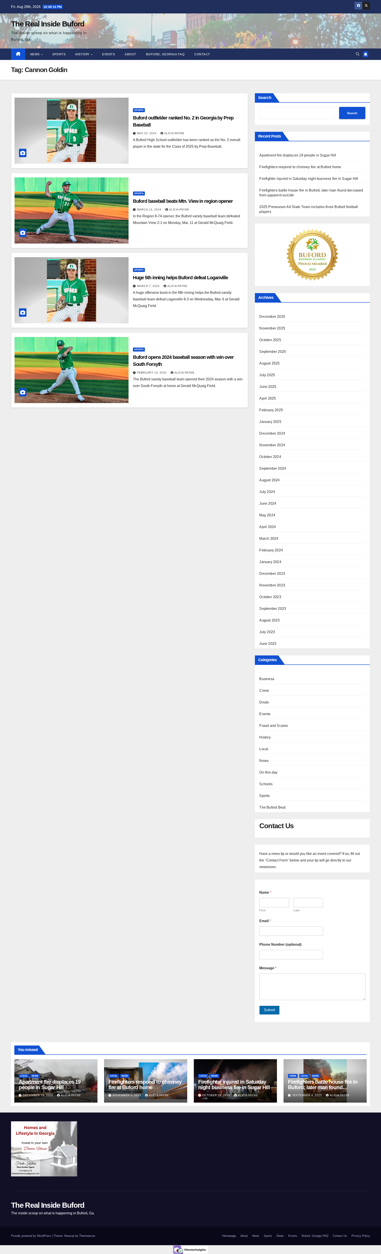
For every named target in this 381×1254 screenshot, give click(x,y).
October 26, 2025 (216, 1095)
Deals (264, 702)
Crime (264, 690)
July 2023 (267, 632)
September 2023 (272, 608)
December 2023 (272, 573)
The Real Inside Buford (47, 24)
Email (265, 921)
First (262, 910)
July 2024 (267, 492)
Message (267, 968)
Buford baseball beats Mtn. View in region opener (183, 201)
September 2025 (272, 352)
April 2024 (267, 527)
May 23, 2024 (147, 133)
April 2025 (267, 398)
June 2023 (267, 644)
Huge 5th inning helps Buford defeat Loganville (180, 277)
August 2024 (269, 480)
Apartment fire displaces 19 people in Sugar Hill (298, 155)
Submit (269, 1010)
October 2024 (270, 457)
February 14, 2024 (152, 372)
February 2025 (271, 410)
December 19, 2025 (38, 1095)
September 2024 (272, 468)
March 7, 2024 (149, 286)
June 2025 (267, 387)
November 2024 (272, 445)
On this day (268, 772)
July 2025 (267, 375)
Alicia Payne (174, 133)
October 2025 (270, 340)
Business (266, 679)
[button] (357, 54)
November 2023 (272, 585)
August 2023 (269, 620)
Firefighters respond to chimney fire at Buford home (300, 167)
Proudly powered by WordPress (31, 1235)
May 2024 (267, 515)
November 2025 (272, 328)
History (82, 54)
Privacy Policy (360, 1235)
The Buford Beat (272, 807)
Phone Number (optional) (280, 944)
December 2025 (272, 316)
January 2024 (270, 562)
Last (296, 910)
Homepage (229, 1235)
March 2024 (268, 538)
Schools (265, 784)
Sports (58, 54)
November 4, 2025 (127, 1095)
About (130, 54)
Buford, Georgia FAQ (165, 54)
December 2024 (272, 433)
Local (263, 749)
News (35, 54)
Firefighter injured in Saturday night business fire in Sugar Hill (308, 178)
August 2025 (269, 363)
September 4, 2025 (307, 1095)
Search (264, 97)
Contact (202, 54)
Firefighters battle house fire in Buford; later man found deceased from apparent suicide (324, 1087)
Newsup (69, 1235)
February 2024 (271, 550)
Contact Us (340, 1235)
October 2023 (270, 597)
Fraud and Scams (273, 725)
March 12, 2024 (149, 209)
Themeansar (87, 1235)
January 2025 (270, 422)
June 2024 (267, 503)
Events (108, 54)
